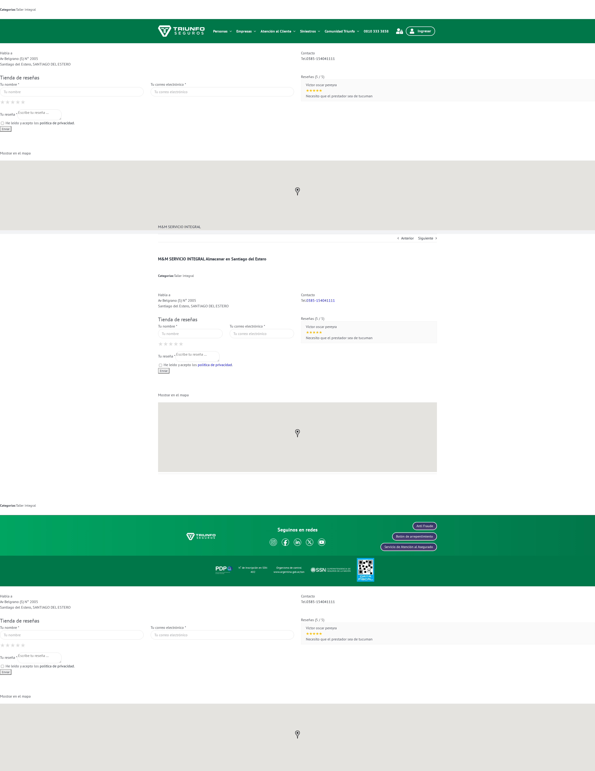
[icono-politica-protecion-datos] (224, 566)
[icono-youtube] (321, 540)
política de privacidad (57, 123)
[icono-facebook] (285, 540)
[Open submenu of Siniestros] (318, 31)
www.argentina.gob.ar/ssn (289, 572)
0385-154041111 (320, 58)
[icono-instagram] (273, 540)
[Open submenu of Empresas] (254, 31)
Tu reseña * (8, 114)
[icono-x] (309, 540)
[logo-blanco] (181, 27)
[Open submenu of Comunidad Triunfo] (357, 31)
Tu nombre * (9, 84)
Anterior (407, 238)
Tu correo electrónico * (168, 84)
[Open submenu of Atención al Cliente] (293, 31)
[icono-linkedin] (297, 540)
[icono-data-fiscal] (365, 560)
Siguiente (425, 238)
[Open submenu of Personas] (230, 31)
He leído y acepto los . (40, 123)
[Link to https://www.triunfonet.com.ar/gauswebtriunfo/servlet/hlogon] (399, 31)
